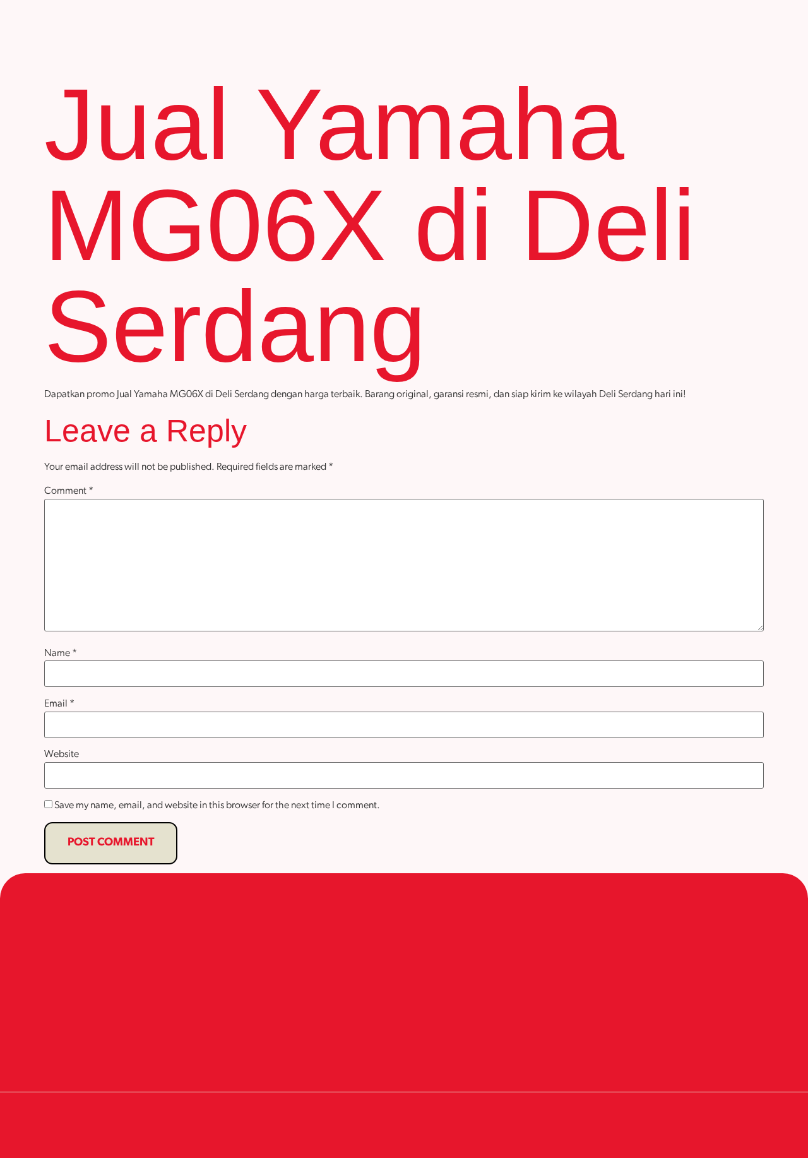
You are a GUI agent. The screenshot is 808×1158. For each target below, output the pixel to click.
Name (60, 653)
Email (59, 704)
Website (61, 754)
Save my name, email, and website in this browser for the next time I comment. (217, 806)
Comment (68, 491)
